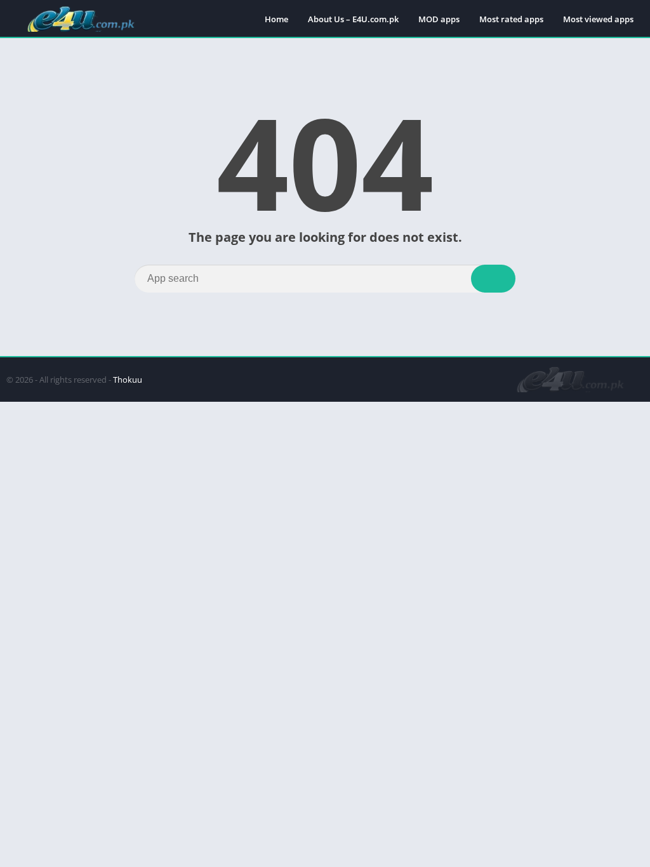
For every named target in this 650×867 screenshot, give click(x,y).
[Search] (493, 279)
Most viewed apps (598, 19)
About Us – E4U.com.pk (353, 19)
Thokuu (127, 379)
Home (276, 19)
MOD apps (439, 19)
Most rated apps (511, 19)
